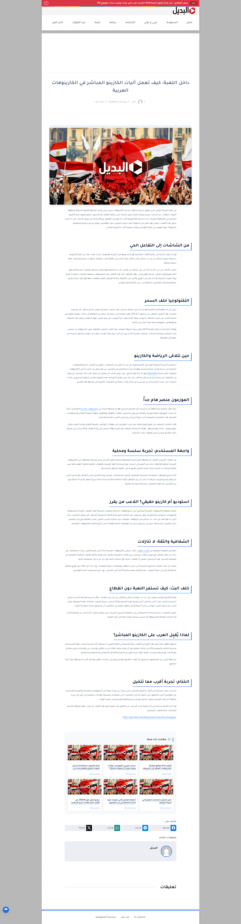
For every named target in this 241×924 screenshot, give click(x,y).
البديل (134, 102)
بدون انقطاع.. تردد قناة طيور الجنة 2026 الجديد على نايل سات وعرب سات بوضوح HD (142, 3)
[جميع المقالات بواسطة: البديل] (166, 851)
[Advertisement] (120, 52)
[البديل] (184, 11)
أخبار (97, 102)
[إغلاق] (46, 3)
